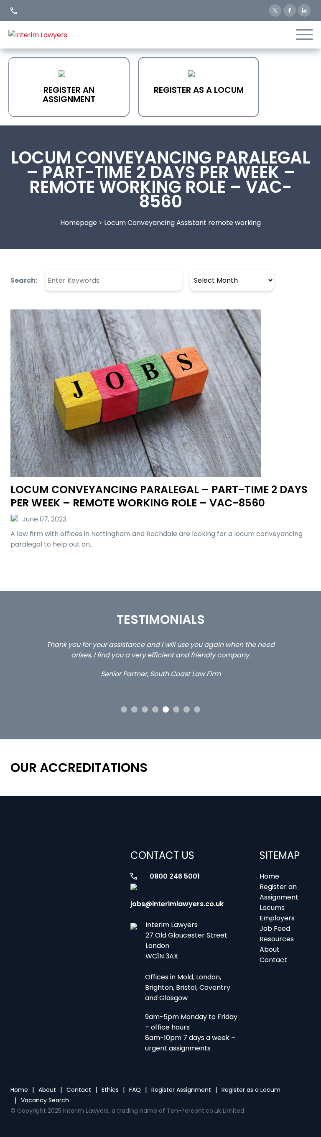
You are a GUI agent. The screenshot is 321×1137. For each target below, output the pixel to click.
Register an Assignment (69, 94)
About (270, 949)
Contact (273, 960)
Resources (277, 939)
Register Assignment (181, 1090)
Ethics (110, 1090)
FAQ (135, 1090)
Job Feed (275, 928)
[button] (124, 709)
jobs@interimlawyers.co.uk (177, 904)
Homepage (78, 222)
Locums (272, 907)
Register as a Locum (199, 90)
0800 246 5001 (175, 876)
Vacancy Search (45, 1100)
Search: (23, 280)
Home (269, 876)
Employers (277, 918)
